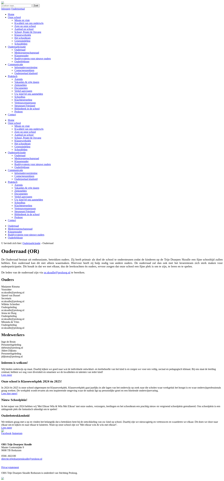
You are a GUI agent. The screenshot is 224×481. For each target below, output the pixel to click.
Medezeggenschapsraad (26, 158)
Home (11, 120)
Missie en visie (22, 126)
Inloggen (5, 8)
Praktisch (12, 182)
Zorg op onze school (25, 131)
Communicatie (15, 170)
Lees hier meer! (9, 393)
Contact (12, 220)
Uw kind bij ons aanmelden (28, 199)
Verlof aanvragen (23, 196)
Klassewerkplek (22, 140)
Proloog (18, 217)
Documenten (21, 193)
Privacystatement (10, 467)
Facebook (6, 433)
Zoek (36, 5)
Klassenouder (21, 161)
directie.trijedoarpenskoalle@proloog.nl (21, 458)
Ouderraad (19, 155)
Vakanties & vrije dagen (26, 187)
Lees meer (6, 375)
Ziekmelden (20, 190)
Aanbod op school (23, 134)
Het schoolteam (22, 143)
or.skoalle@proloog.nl (57, 272)
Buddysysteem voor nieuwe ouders (32, 164)
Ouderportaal (18, 8)
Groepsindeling (22, 146)
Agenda (18, 185)
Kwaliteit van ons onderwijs (28, 129)
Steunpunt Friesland (24, 211)
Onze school (14, 123)
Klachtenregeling (23, 205)
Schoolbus (19, 202)
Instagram (17, 433)
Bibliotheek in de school (27, 214)
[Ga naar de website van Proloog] (2, 478)
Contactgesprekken (24, 176)
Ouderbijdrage (21, 167)
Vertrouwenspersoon (25, 208)
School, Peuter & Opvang (27, 137)
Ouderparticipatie (17, 152)
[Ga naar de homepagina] (2, 3)
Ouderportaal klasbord (26, 179)
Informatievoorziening (25, 173)
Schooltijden (20, 149)
